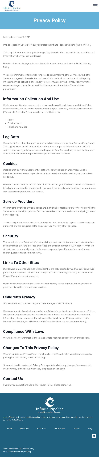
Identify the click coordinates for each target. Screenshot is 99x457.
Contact (76, 428)
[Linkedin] (94, 436)
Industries (24, 428)
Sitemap (27, 452)
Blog (90, 428)
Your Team (41, 428)
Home (9, 428)
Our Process (59, 428)
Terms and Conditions (12, 449)
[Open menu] (95, 5)
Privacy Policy (28, 449)
